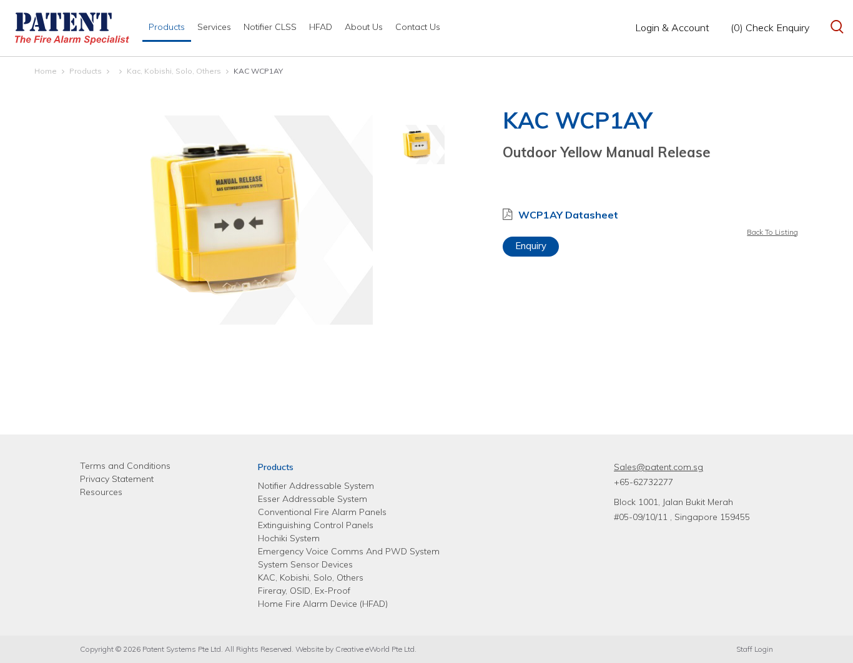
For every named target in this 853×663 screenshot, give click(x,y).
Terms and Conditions (125, 465)
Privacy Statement (117, 478)
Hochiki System (289, 538)
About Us (364, 26)
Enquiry (530, 246)
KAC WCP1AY (258, 71)
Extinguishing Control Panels (315, 525)
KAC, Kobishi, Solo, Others (310, 577)
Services (214, 26)
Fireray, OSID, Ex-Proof (304, 590)
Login (672, 27)
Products (167, 26)
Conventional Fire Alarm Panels (322, 512)
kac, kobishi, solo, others (174, 71)
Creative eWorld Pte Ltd (375, 649)
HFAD (320, 26)
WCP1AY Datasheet (568, 215)
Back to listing (772, 232)
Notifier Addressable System (316, 485)
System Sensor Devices (305, 564)
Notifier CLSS (270, 26)
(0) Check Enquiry (770, 27)
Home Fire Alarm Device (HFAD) (323, 603)
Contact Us (417, 26)
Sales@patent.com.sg (658, 467)
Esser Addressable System (312, 498)
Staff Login (754, 649)
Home (45, 71)
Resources (101, 492)
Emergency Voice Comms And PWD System (349, 551)
